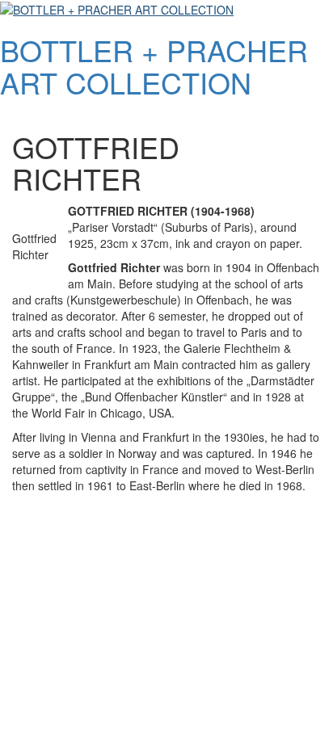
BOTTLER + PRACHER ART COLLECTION (154, 66)
